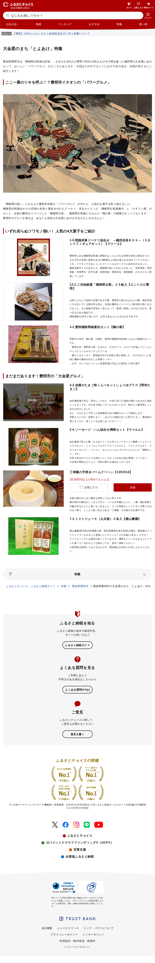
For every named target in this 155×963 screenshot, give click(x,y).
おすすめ (94, 24)
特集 (119, 24)
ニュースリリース (68, 928)
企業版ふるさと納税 (80, 856)
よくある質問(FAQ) (77, 689)
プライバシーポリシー (64, 934)
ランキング (64, 24)
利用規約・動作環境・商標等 (77, 940)
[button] (148, 16)
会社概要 (46, 928)
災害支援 (80, 849)
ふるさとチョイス (79, 835)
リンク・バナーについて (98, 928)
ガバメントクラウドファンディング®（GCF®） (80, 842)
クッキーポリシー (94, 934)
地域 (38, 24)
